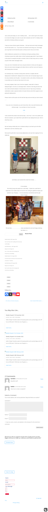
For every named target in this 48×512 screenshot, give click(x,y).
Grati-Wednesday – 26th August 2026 (11, 246)
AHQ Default (11, 21)
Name (7, 414)
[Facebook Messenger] (2, 18)
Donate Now (9, 442)
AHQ (14, 18)
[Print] (2, 26)
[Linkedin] (2, 20)
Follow (8, 277)
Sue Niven (13, 378)
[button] (45, 509)
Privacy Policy (16, 502)
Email (6, 418)
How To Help (9, 472)
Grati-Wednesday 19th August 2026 (11, 263)
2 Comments (31, 21)
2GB (24, 110)
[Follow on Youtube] (6, 287)
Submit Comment (40, 427)
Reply (42, 379)
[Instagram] (6, 294)
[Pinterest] (2, 15)
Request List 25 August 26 (9, 248)
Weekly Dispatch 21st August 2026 (11, 256)
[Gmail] (2, 23)
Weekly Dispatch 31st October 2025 (14, 336)
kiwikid (12, 386)
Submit (7, 494)
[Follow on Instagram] (6, 283)
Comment (8, 400)
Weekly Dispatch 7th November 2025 (15, 315)
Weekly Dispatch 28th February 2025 (15, 355)
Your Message (8, 486)
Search (21, 234)
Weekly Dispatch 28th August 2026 (11, 239)
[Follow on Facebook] (6, 277)
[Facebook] (2, 8)
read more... (9, 327)
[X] (2, 13)
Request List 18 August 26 (9, 265)
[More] (2, 28)
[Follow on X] (6, 280)
